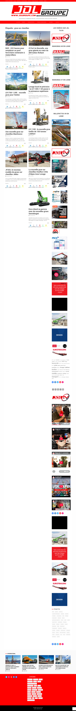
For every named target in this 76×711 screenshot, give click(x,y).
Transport (29, 0)
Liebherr (39, 104)
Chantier (45, 0)
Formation (34, 687)
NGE (12, 68)
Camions (57, 359)
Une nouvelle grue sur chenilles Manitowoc (14, 133)
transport (55, 377)
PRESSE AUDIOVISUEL (41, 22)
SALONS (51, 22)
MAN (64, 369)
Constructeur (41, 0)
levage (15, 108)
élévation (54, 636)
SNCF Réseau (15, 69)
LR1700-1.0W (19, 108)
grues (59, 365)
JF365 (16, 187)
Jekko (14, 187)
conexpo (30, 104)
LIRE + (25, 64)
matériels (60, 371)
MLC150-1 (19, 147)
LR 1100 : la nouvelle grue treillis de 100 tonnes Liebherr (39, 131)
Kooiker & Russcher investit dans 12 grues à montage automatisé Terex (46, 667)
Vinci (64, 634)
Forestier (29, 687)
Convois (35, 681)
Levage (14, 0)
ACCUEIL (18, 22)
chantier (62, 613)
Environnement (30, 685)
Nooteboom (59, 373)
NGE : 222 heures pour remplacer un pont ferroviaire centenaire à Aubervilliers (15, 51)
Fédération (39, 687)
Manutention (19, 0)
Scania (57, 632)
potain (68, 373)
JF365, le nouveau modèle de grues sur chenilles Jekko (13, 172)
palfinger (64, 373)
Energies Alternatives (35, 0)
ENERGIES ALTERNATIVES (32, 683)
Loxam (58, 369)
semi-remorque (62, 632)
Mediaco (64, 371)
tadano (68, 632)
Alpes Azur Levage (32, 187)
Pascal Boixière (15, 68)
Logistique (38, 691)
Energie (39, 681)
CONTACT (58, 22)
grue (55, 365)
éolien (7, 108)
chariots (53, 361)
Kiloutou (58, 367)
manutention (55, 371)
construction (59, 361)
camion (56, 611)
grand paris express (66, 363)
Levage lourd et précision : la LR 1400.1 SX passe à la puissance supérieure (39, 89)
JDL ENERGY (40, 689)
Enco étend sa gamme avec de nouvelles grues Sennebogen (38, 211)
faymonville (55, 363)
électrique (68, 634)
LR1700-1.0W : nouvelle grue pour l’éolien (15, 94)
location (54, 369)
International (34, 689)
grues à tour (63, 365)
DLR (63, 361)
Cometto (56, 361)
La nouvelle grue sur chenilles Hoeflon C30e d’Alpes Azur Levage (38, 172)
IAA (12, 187)
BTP (53, 611)
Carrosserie (36, 679)
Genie (62, 363)
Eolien (35, 685)
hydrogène (54, 367)
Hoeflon (42, 187)
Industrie (29, 689)
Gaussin (60, 363)
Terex (53, 634)
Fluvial (39, 685)
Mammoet (61, 369)
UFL (61, 634)
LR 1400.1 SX (43, 104)
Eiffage (66, 361)
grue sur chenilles (9, 68)
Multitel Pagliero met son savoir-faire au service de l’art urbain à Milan (62, 667)
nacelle (67, 371)
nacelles (54, 373)
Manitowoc (16, 147)
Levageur (33, 691)
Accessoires (30, 679)
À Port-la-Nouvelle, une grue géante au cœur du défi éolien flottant (38, 50)
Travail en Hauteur (24, 0)
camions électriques (56, 613)
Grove (53, 365)
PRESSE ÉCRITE (31, 22)
